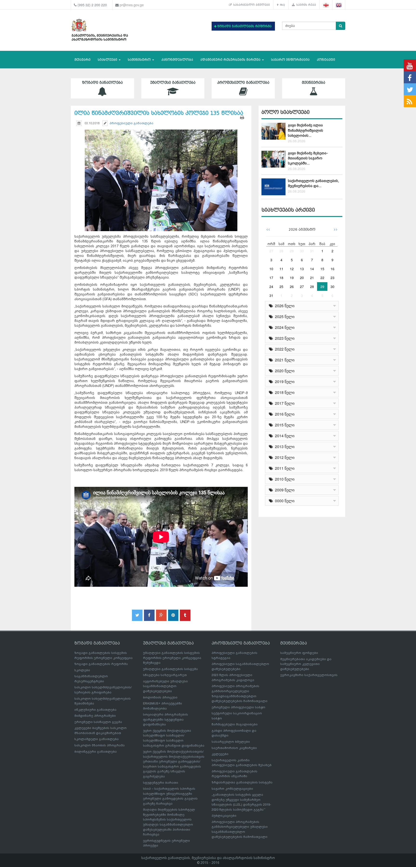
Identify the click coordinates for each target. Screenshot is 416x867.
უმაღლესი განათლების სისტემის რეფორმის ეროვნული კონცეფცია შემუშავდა (172, 658)
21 (312, 277)
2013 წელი (283, 446)
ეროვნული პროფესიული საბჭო (238, 707)
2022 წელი (283, 349)
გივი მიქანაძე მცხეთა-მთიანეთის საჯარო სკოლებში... (308, 158)
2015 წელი (283, 425)
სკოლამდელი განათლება (96, 739)
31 (312, 250)
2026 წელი (283, 305)
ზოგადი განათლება (102, 82)
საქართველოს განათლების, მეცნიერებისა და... (313, 183)
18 (281, 277)
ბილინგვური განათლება (95, 751)
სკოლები (82, 670)
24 (271, 286)
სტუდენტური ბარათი (160, 782)
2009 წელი (283, 490)
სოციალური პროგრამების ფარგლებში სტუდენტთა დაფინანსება (165, 719)
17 (271, 277)
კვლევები (220, 754)
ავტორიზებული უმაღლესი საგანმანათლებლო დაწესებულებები (165, 686)
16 (332, 268)
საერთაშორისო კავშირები (234, 748)
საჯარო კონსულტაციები (232, 788)
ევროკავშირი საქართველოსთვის (309, 675)
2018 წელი (283, 392)
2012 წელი (283, 457)
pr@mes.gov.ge (132, 4)
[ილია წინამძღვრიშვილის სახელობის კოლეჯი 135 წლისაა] (161, 176)
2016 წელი (283, 414)
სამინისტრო (140, 60)
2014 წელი (283, 435)
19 (292, 277)
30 (302, 250)
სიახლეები (108, 60)
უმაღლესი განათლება (172, 82)
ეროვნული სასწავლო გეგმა (98, 722)
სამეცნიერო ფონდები (299, 653)
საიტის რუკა (305, 5)
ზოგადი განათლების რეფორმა (101, 664)
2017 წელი (283, 403)
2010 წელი (283, 479)
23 (332, 277)
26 (292, 286)
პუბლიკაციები (224, 815)
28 (281, 250)
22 (322, 277)
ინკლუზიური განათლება (95, 709)
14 (312, 268)
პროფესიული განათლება (243, 82)
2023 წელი (283, 338)
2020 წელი (283, 370)
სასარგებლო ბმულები (251, 5)
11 (281, 268)
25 (281, 286)
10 (271, 268)
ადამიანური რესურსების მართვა (230, 60)
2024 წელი (283, 327)
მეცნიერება (313, 82)
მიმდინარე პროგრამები (95, 715)
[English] (338, 5)
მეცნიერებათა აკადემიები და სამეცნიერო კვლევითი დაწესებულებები (306, 664)
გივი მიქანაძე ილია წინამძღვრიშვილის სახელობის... (305, 130)
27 (271, 250)
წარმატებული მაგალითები (235, 724)
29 (292, 250)
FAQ (281, 5)
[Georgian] (326, 5)
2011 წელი (283, 468)
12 (292, 268)
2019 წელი (283, 381)
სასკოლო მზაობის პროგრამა (99, 745)
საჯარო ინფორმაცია (290, 60)
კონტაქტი (326, 60)
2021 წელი (283, 360)
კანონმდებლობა (177, 60)
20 (302, 277)
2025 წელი (283, 316)
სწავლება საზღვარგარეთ (165, 675)
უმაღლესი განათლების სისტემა (170, 669)
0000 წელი (283, 500)
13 (302, 268)
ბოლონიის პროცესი (160, 697)
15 (322, 268)
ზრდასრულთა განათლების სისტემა (242, 782)
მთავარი (82, 60)
